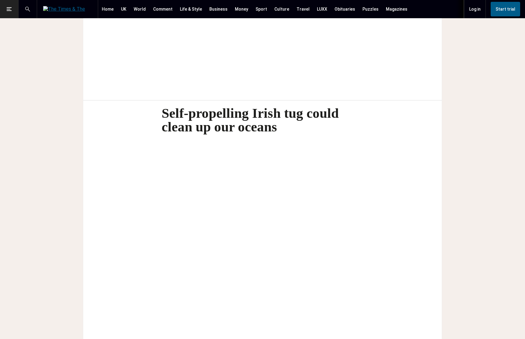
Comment (163, 9)
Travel (303, 9)
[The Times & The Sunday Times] (67, 9)
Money (241, 9)
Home (108, 9)
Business (218, 9)
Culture (281, 9)
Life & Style (191, 9)
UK (123, 9)
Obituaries (345, 9)
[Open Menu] (9, 9)
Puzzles (370, 9)
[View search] (28, 9)
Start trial (505, 9)
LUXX (322, 9)
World (140, 9)
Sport (261, 9)
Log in (475, 9)
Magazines (396, 9)
